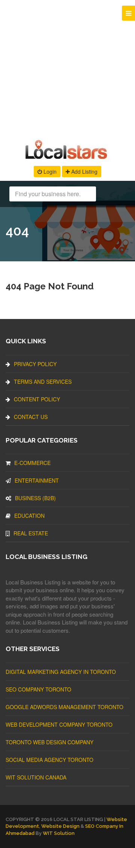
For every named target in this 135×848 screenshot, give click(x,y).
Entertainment (37, 480)
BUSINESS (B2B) (35, 498)
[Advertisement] (67, 67)
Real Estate (31, 533)
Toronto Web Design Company (49, 742)
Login (49, 171)
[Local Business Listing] (67, 158)
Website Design (60, 826)
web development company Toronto (59, 724)
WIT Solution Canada (36, 777)
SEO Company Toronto (38, 689)
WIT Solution (59, 833)
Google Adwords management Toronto (64, 707)
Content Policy (37, 399)
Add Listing (84, 171)
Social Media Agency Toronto (49, 759)
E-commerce (32, 462)
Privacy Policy (35, 364)
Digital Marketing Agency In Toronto (61, 671)
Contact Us (31, 416)
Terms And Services (43, 381)
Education (29, 515)
